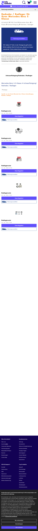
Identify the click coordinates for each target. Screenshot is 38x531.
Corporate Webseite (6, 446)
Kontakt (3, 467)
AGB (2, 471)
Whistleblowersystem (6, 476)
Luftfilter (21, 478)
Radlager (5, 89)
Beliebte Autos (22, 457)
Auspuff (21, 467)
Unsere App (4, 457)
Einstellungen (19, 524)
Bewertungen (4, 455)
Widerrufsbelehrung (6, 480)
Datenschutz (4, 469)
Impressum (4, 473)
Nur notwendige (19, 520)
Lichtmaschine (22, 476)
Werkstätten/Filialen (6, 450)
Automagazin (22, 453)
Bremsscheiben (22, 473)
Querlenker (21, 482)
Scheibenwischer (23, 487)
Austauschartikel (23, 448)
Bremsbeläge (22, 469)
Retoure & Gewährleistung (25, 446)
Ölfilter (20, 480)
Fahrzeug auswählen (19, 38)
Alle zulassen (19, 527)
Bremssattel (22, 471)
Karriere (3, 453)
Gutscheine (22, 459)
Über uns (3, 441)
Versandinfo (22, 444)
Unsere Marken (22, 455)
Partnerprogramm (5, 448)
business (4, 444)
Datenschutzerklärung (11, 516)
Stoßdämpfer (22, 484)
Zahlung (21, 441)
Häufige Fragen (22, 450)
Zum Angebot (19, 116)
